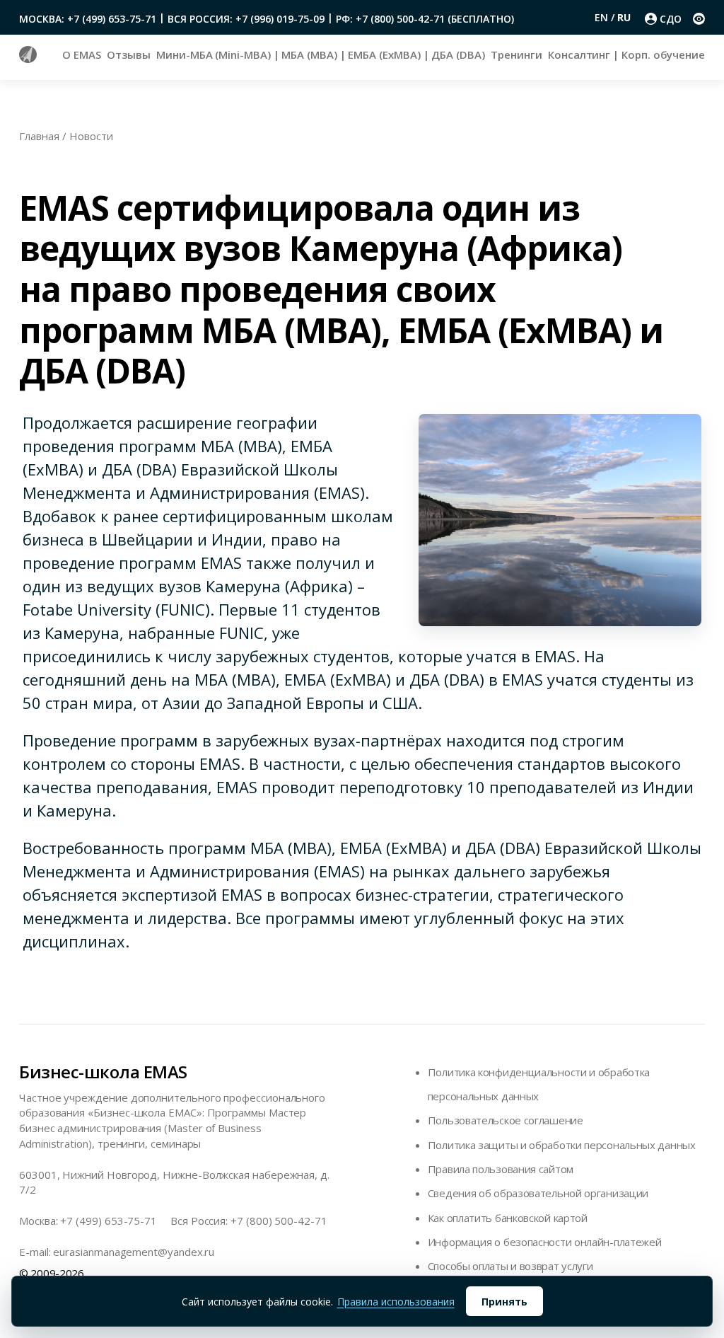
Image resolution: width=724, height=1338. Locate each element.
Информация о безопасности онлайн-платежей (545, 1242)
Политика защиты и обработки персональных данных (562, 1145)
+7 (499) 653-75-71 (108, 1220)
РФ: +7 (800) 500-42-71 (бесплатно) (425, 18)
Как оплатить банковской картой (508, 1218)
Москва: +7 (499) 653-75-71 (87, 18)
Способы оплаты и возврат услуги (510, 1266)
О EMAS (81, 54)
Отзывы (129, 54)
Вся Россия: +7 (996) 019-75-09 (246, 18)
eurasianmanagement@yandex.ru (133, 1252)
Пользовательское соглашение (505, 1120)
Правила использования (396, 1301)
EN (603, 17)
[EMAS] (28, 59)
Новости (91, 136)
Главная (39, 136)
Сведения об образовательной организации (538, 1193)
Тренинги (516, 54)
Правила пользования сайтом (500, 1169)
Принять (504, 1301)
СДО (671, 18)
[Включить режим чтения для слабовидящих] (699, 19)
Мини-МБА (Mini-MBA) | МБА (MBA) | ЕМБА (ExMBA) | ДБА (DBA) (320, 54)
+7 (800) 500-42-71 (278, 1220)
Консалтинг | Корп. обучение (626, 54)
